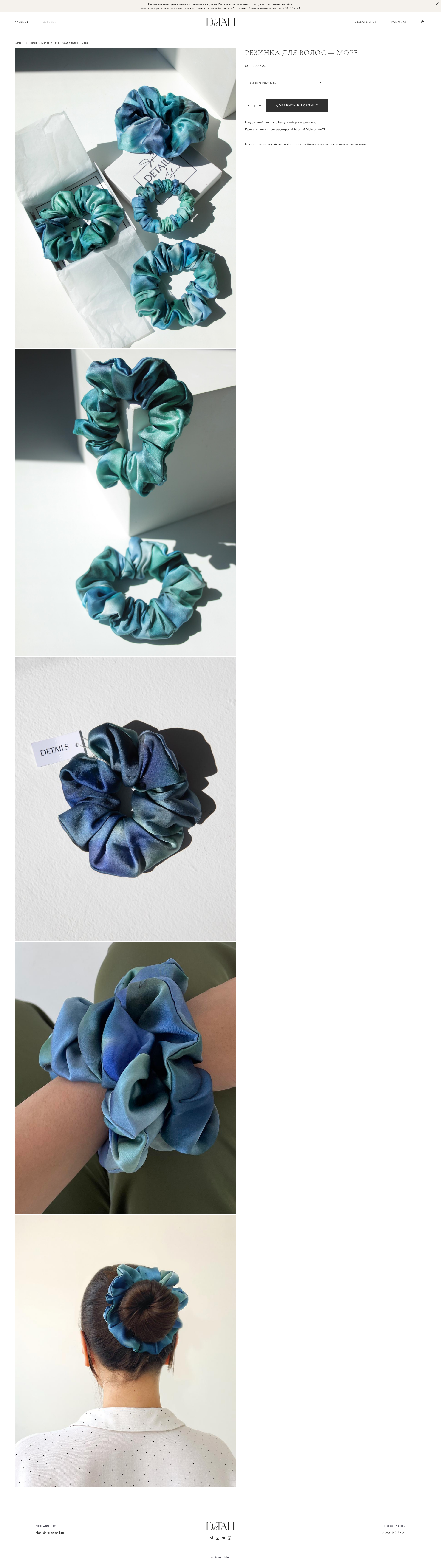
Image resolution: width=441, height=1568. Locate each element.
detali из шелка (39, 43)
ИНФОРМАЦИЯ (366, 22)
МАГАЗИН (50, 22)
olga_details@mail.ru (50, 1533)
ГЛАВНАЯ (21, 22)
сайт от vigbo (220, 1557)
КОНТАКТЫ (398, 22)
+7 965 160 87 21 (392, 1533)
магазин (20, 43)
